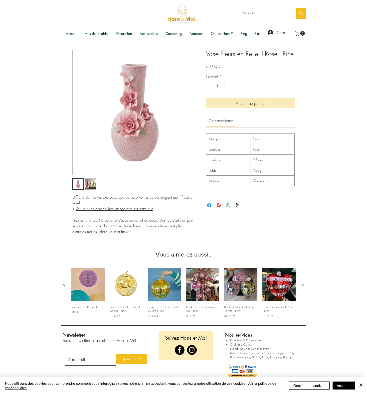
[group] (183, 293)
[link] (300, 33)
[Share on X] (238, 205)
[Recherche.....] (301, 13)
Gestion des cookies (309, 385)
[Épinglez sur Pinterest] (219, 205)
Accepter (344, 385)
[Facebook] (179, 350)
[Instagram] (192, 350)
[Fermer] (361, 385)
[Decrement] (210, 85)
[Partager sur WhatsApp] (228, 205)
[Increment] (225, 85)
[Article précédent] (64, 284)
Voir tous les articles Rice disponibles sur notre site (114, 208)
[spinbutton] (217, 85)
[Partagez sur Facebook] (209, 205)
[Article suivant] (303, 284)
